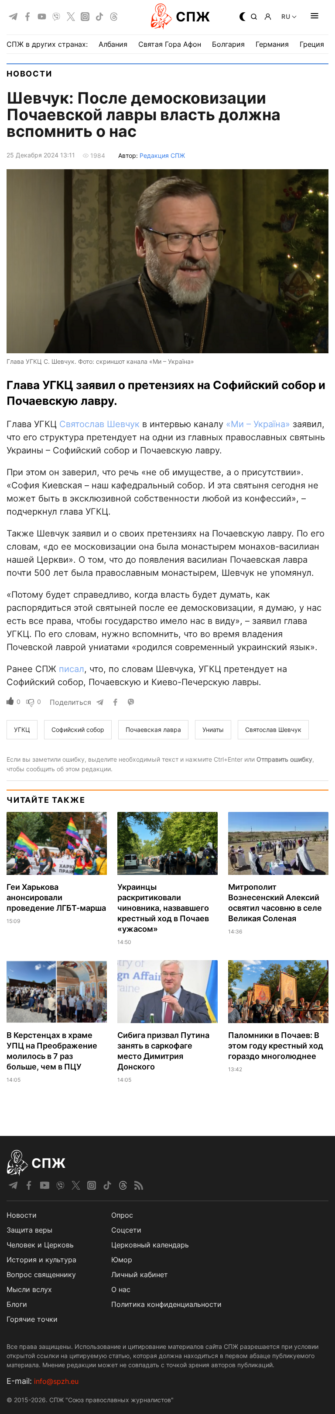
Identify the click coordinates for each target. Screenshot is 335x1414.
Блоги (17, 1304)
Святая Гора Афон (169, 44)
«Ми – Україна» (258, 424)
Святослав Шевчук (99, 424)
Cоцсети (126, 1230)
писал (71, 669)
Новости (29, 73)
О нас (120, 1289)
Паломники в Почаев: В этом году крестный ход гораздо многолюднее (275, 1046)
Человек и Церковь (40, 1244)
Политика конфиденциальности (166, 1304)
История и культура (41, 1259)
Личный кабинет (139, 1274)
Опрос (122, 1215)
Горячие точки (32, 1319)
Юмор (121, 1259)
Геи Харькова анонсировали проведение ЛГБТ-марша (56, 897)
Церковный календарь (150, 1244)
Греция (312, 44)
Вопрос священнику (41, 1274)
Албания (113, 44)
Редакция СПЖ (162, 155)
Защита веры (29, 1230)
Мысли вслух (29, 1289)
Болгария (228, 44)
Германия (272, 44)
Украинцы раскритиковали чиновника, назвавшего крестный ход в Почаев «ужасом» (163, 907)
